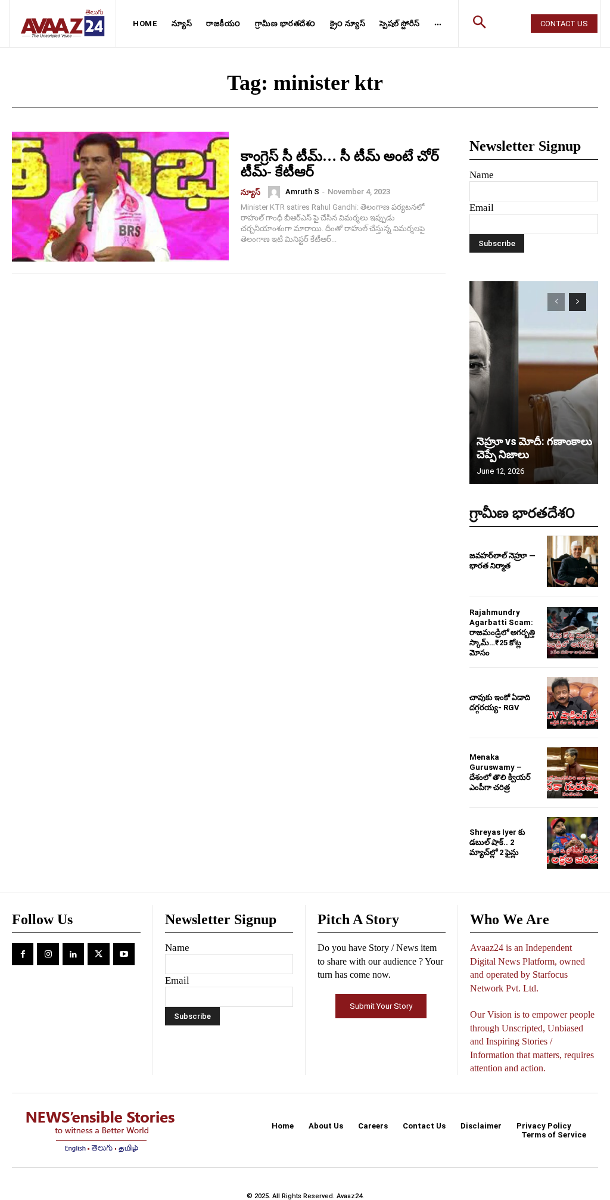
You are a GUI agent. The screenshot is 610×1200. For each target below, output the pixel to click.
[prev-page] (556, 302)
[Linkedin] (73, 954)
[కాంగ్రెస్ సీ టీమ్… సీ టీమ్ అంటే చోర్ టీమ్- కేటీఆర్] (120, 197)
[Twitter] (98, 954)
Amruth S (302, 191)
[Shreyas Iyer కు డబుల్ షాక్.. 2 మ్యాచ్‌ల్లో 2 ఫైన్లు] (572, 842)
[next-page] (577, 302)
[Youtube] (124, 954)
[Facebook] (22, 954)
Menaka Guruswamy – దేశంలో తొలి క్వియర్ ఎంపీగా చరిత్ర (500, 772)
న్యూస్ (250, 192)
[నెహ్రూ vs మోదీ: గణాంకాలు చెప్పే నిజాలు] (533, 382)
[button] (479, 24)
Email (481, 207)
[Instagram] (47, 954)
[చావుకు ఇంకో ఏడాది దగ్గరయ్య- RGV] (572, 702)
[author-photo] (276, 192)
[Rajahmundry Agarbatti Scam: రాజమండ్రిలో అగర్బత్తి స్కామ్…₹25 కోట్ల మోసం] (572, 632)
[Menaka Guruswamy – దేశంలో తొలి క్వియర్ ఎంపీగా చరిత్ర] (572, 772)
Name (481, 175)
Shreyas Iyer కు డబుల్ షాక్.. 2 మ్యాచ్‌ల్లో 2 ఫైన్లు (497, 842)
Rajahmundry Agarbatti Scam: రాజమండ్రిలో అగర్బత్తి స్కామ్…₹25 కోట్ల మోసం (502, 632)
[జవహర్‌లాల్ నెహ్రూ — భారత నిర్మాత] (572, 561)
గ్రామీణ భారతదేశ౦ (522, 513)
